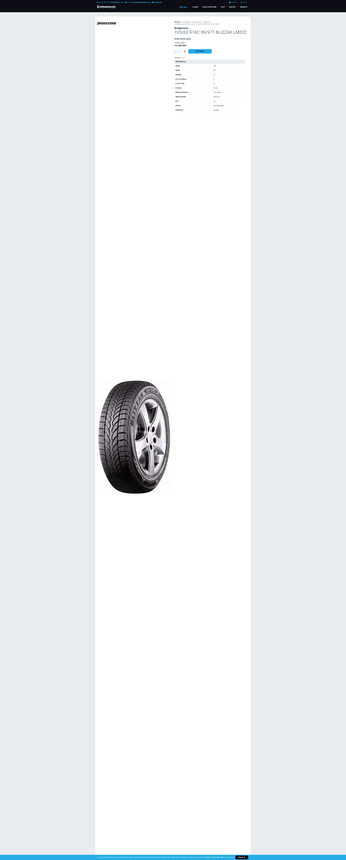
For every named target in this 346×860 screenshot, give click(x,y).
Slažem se (241, 857)
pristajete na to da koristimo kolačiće (214, 857)
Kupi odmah (200, 51)
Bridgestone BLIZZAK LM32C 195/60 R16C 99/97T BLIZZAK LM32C (197, 24)
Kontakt (232, 7)
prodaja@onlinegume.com (142, 2)
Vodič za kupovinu (209, 7)
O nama (195, 7)
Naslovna (177, 22)
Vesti (223, 7)
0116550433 (115, 2)
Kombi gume (187, 22)
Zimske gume (197, 22)
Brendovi (243, 7)
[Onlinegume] (109, 7)
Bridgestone (207, 22)
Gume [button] (185, 7)
